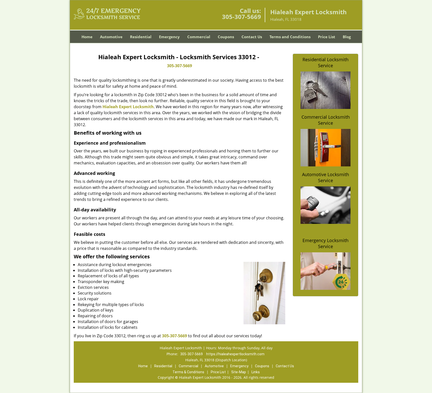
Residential (141, 36)
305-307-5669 (241, 16)
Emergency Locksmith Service (325, 243)
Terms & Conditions (188, 372)
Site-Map (238, 372)
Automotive (111, 36)
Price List (326, 36)
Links (256, 372)
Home (87, 36)
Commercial (198, 36)
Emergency (169, 36)
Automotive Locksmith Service (325, 177)
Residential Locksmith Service (325, 62)
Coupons (226, 36)
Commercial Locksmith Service (326, 120)
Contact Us (252, 36)
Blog (347, 36)
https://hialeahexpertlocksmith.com (235, 354)
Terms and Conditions (290, 36)
